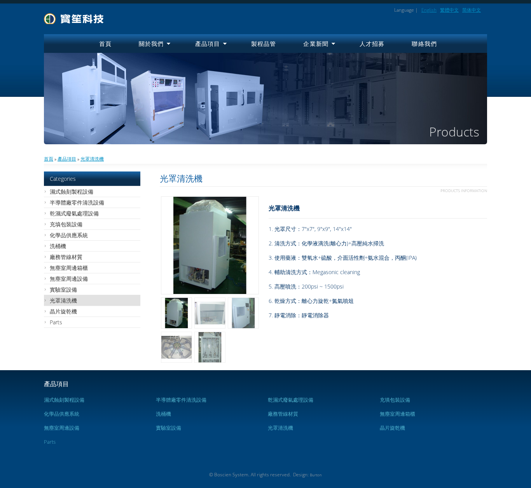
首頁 (105, 43)
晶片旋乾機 (63, 311)
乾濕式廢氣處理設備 (74, 213)
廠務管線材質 (66, 257)
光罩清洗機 (92, 159)
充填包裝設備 (66, 224)
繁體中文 (449, 10)
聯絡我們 (424, 43)
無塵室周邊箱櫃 (69, 267)
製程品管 (263, 43)
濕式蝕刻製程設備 (71, 191)
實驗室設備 (63, 289)
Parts (56, 322)
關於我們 (151, 43)
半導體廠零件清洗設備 (77, 202)
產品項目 (207, 43)
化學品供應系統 (69, 235)
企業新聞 (315, 43)
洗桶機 (58, 246)
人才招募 (372, 43)
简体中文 (471, 10)
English (429, 10)
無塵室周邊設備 (69, 278)
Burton (316, 475)
